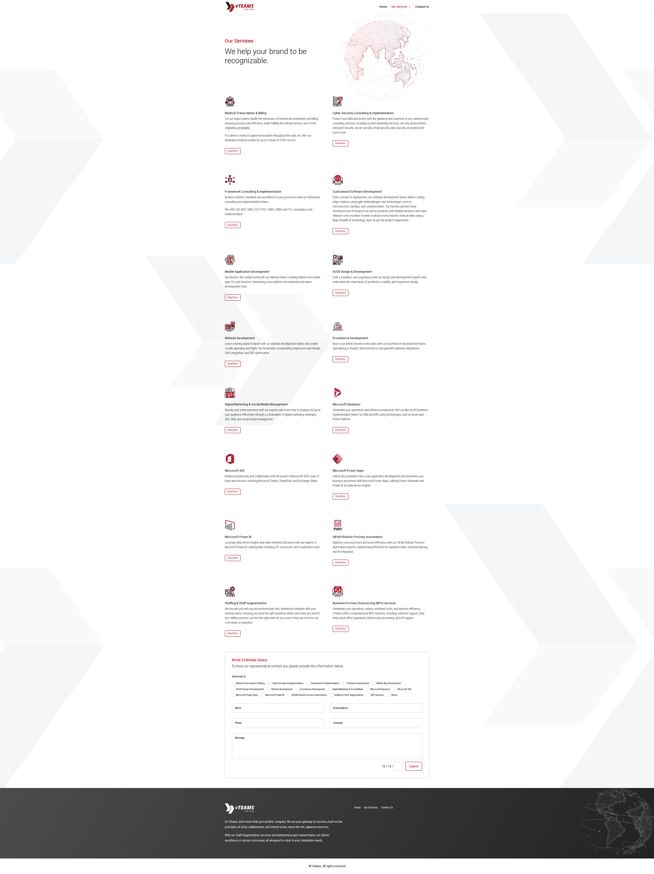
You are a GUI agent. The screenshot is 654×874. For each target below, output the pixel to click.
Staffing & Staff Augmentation (348, 695)
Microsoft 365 (404, 689)
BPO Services (377, 695)
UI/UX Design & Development (250, 689)
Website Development (281, 689)
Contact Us (422, 7)
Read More (233, 151)
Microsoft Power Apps (247, 695)
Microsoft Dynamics (380, 689)
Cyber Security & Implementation (287, 683)
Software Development (358, 683)
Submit (413, 766)
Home (383, 7)
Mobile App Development (389, 683)
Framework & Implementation (325, 683)
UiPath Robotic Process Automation (309, 695)
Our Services (399, 7)
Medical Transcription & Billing (250, 683)
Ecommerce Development (312, 689)
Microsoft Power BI (275, 695)
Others (394, 695)
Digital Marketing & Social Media (347, 689)
